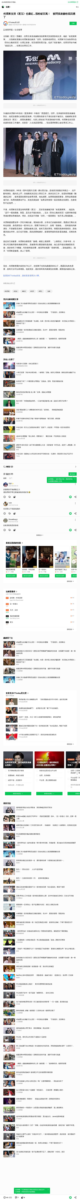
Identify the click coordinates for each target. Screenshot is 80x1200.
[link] (10, 497)
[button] (4, 497)
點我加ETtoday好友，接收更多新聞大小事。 (22, 275)
